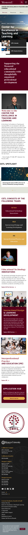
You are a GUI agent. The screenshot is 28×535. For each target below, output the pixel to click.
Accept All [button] (22, 529)
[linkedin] (13, 489)
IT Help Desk (5, 510)
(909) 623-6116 (5, 452)
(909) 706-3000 (5, 458)
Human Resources (6, 508)
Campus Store (5, 494)
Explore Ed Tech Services (8, 287)
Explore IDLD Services (9, 332)
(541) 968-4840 (5, 481)
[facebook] (8, 489)
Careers (3, 492)
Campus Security (6, 503)
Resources (13, 12)
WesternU (3, 23)
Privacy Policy (6, 531)
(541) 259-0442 (5, 474)
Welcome (4, 12)
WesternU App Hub (14, 398)
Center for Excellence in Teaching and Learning (15, 7)
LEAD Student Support (7, 512)
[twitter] (10, 489)
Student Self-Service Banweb (9, 518)
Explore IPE (4, 380)
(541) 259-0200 (5, 468)
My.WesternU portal (7, 516)
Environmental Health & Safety (9, 506)
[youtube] (3, 489)
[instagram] (5, 489)
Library (3, 514)
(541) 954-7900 (5, 484)
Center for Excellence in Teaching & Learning (13, 505)
